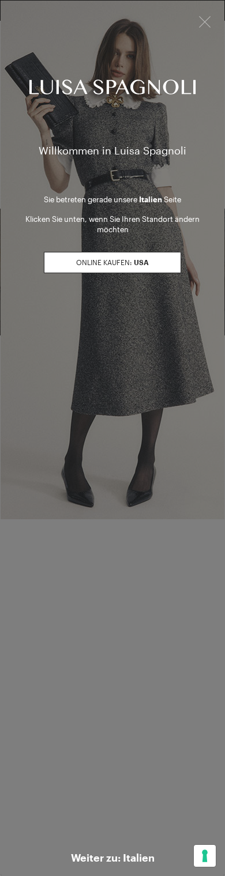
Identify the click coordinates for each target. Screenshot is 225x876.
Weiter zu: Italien (113, 857)
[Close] (205, 20)
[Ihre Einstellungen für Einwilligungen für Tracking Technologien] (205, 856)
